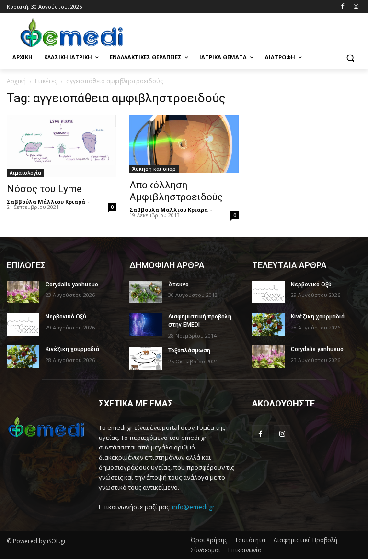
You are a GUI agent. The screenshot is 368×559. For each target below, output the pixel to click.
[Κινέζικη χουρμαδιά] (23, 356)
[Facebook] (342, 6)
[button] (350, 57)
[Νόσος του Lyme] (61, 145)
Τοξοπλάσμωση (189, 350)
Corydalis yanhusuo (72, 284)
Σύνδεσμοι (205, 550)
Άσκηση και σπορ (154, 168)
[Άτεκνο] (145, 292)
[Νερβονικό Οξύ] (23, 324)
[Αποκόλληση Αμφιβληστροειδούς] (184, 144)
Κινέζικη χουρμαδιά (72, 349)
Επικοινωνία (245, 550)
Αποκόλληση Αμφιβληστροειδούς (176, 191)
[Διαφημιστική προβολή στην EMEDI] (145, 324)
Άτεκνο (178, 284)
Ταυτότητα (250, 540)
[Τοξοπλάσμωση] (145, 358)
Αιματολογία (25, 172)
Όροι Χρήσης (209, 540)
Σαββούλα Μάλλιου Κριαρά (46, 201)
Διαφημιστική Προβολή (305, 540)
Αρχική (16, 81)
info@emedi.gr (193, 507)
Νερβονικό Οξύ (66, 316)
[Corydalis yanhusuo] (23, 292)
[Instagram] (355, 6)
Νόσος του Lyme (44, 189)
